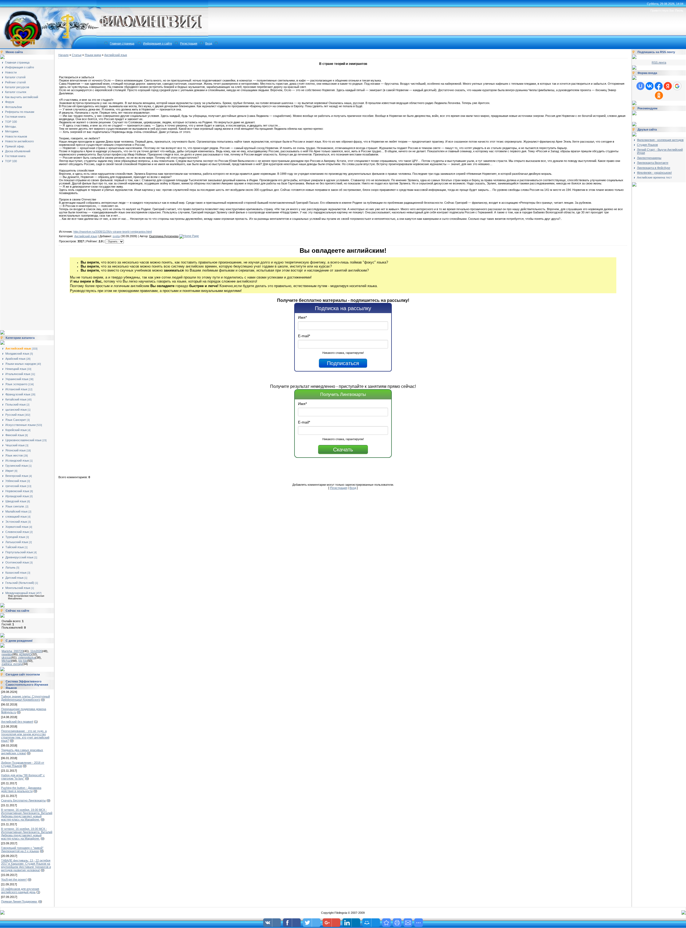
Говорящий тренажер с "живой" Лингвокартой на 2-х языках (22, 849)
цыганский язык (16, 409)
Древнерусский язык (19, 557)
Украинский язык (16, 379)
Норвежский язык (17, 491)
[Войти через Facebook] (659, 86)
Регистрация (188, 43)
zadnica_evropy (12, 664)
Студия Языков (647, 144)
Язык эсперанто (16, 384)
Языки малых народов (20, 363)
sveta (116, 236)
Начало (63, 55)
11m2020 (36, 651)
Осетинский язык (17, 562)
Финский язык (14, 435)
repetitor (7, 654)
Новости (11, 72)
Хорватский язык (16, 526)
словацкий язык (16, 516)
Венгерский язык (16, 475)
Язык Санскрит (15, 419)
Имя (302, 317)
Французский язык (17, 394)
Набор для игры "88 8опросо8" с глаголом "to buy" (23, 777)
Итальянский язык (17, 374)
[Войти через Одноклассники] (659, 95)
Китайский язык (16, 399)
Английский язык (18, 348)
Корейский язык (16, 430)
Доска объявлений (17, 151)
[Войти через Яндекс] (668, 86)
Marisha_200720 (12, 651)
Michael (7, 660)
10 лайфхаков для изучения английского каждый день (20, 890)
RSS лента (659, 62)
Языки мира (93, 55)
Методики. (12, 131)
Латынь (10, 567)
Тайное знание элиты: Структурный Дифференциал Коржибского (25, 698)
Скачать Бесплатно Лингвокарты (23, 800)
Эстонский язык (16, 521)
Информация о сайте (157, 43)
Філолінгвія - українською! (654, 172)
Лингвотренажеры (649, 157)
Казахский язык (16, 572)
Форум (9, 101)
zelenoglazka (26, 657)
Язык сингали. (15, 506)
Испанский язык (16, 389)
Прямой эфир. (15, 146)
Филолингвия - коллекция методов (660, 140)
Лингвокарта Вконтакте (652, 162)
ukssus (6, 657)
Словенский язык (17, 531)
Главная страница (122, 43)
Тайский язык (14, 547)
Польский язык (15, 404)
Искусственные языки (20, 424)
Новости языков (16, 136)
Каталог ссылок (15, 92)
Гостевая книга (15, 116)
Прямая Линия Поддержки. (19, 901)
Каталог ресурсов (17, 87)
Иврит (9, 470)
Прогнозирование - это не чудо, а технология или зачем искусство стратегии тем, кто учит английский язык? (25, 735)
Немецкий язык (15, 368)
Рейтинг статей (15, 82)
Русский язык (14, 414)
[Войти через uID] (640, 86)
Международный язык (20, 593)
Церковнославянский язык (23, 440)
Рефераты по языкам (19, 111)
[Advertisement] (23, 244)
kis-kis (22, 660)
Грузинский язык (16, 465)
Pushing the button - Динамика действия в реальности (21, 789)
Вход (208, 43)
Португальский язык (19, 552)
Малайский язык (16, 511)
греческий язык (15, 486)
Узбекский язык (15, 480)
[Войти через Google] (677, 86)
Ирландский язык (17, 496)
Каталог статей (15, 77)
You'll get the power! (14, 879)
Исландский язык (17, 460)
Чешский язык (15, 445)
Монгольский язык (17, 587)
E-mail (304, 336)
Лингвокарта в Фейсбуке (653, 167)
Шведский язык (15, 501)
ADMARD (25, 654)
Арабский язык (15, 358)
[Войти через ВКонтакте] (650, 86)
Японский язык (15, 450)
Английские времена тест (654, 177)
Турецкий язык (15, 537)
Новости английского (19, 141)
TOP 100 (11, 121)
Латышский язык (16, 542)
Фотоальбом (13, 107)
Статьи (76, 55)
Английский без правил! (17, 721)
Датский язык (14, 577)
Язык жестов (14, 455)
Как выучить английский (21, 97)
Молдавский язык (17, 353)
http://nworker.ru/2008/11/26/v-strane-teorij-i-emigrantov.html (112, 231)
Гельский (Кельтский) (19, 582)
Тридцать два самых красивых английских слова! (22, 751)
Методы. (11, 126)
